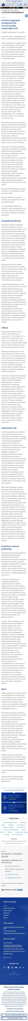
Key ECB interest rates (10, 822)
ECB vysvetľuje (7, 910)
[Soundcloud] (20, 967)
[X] (4, 967)
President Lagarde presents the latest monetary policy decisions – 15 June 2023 (16, 808)
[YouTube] (16, 967)
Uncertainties (21, 825)
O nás (5, 905)
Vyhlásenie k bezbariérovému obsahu (14, 951)
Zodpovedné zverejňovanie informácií (14, 933)
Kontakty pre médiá (10, 890)
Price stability (21, 827)
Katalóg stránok (8, 957)
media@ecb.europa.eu (14, 877)
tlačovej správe (7, 199)
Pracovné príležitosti (9, 908)
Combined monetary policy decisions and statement (14, 797)
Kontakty (5, 915)
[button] (25, 2)
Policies (10, 832)
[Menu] (25, 4)
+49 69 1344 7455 (12, 874)
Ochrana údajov (8, 942)
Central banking (17, 834)
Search (21, 4)
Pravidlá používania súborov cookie (13, 949)
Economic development (11, 830)
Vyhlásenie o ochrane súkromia (15, 1008)
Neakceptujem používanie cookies (15, 1018)
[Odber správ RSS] (23, 967)
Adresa (5, 917)
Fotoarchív (6, 913)
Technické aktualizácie (9, 931)
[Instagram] (12, 967)
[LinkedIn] (8, 967)
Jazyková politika (8, 953)
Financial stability (8, 827)
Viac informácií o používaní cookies (15, 1011)
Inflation (11, 825)
